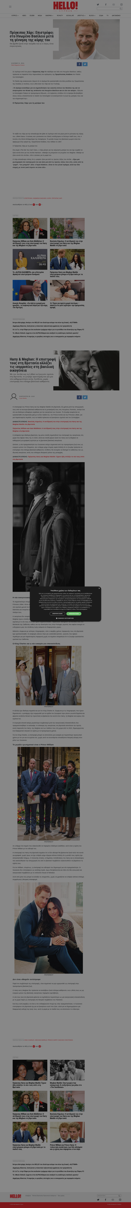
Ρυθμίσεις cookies (71, 609)
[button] (65, 618)
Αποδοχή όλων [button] (74, 613)
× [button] (99, 588)
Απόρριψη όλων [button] (57, 613)
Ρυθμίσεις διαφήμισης (68, 607)
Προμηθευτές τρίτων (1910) (63, 600)
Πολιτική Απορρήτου (81, 609)
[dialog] (65, 604)
